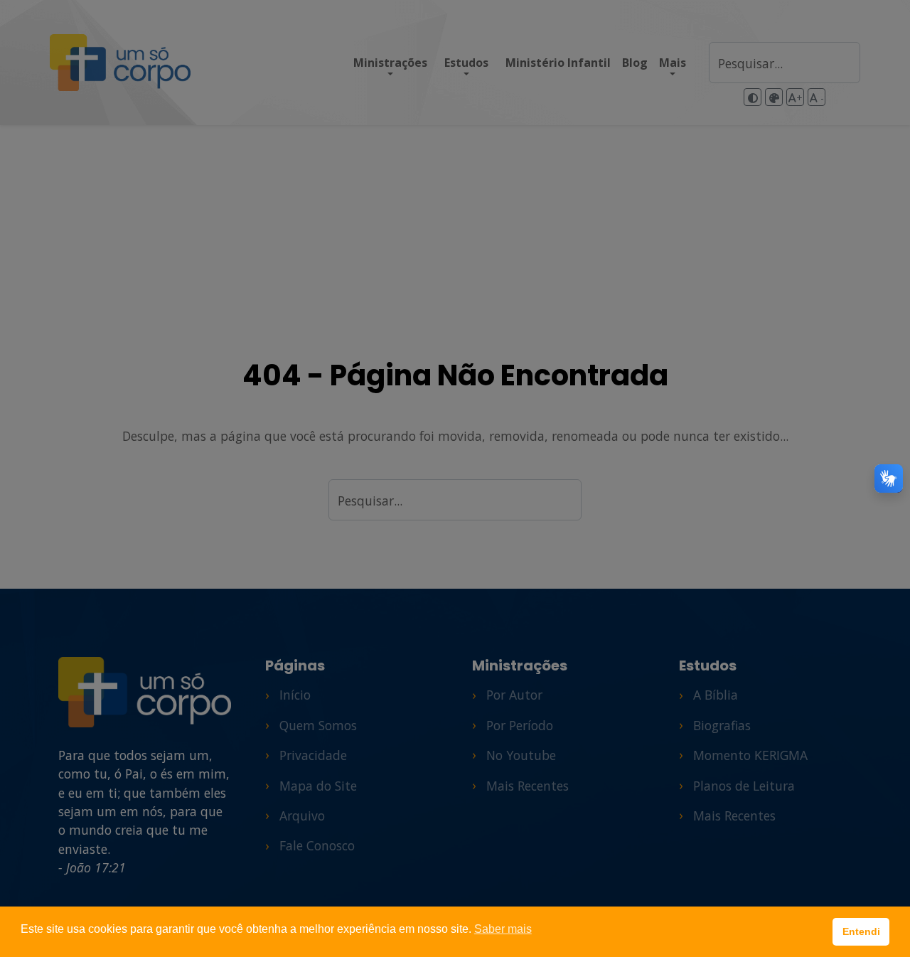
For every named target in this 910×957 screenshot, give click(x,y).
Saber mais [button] (503, 929)
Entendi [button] (861, 931)
